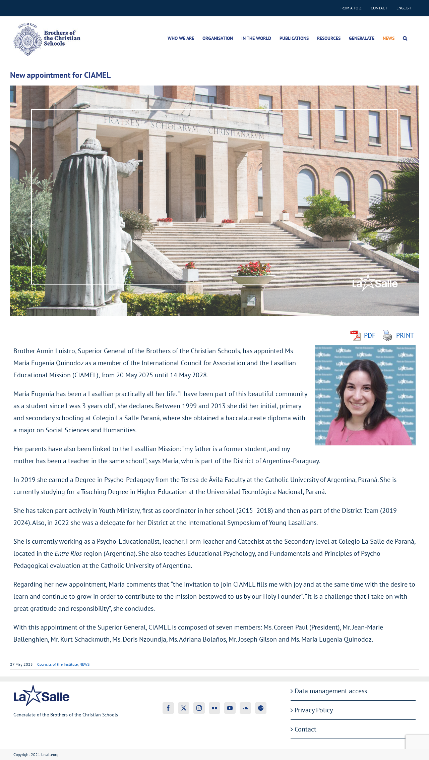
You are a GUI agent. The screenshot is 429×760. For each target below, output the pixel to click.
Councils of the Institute (57, 664)
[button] (405, 38)
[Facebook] (168, 708)
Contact (305, 729)
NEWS (84, 664)
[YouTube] (230, 708)
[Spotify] (260, 708)
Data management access (331, 691)
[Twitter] (183, 708)
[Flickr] (214, 708)
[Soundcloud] (245, 708)
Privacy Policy (314, 710)
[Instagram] (199, 708)
